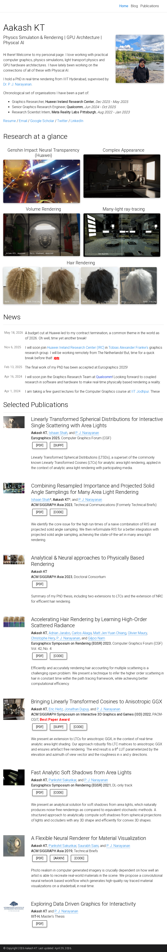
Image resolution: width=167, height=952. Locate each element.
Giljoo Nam (96, 638)
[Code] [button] (58, 512)
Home (124, 6)
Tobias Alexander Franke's (128, 347)
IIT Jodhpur (140, 391)
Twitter (62, 121)
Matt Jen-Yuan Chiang (109, 633)
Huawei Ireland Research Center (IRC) (75, 347)
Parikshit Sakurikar (62, 780)
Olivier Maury (137, 633)
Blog (134, 6)
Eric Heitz (56, 709)
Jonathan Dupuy (76, 709)
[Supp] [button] (58, 445)
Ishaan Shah (58, 433)
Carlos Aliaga (82, 633)
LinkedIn (77, 121)
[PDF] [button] (39, 445)
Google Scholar (42, 121)
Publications (149, 6)
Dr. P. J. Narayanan (17, 84)
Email (23, 121)
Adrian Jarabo (59, 633)
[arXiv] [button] (59, 858)
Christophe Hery (43, 638)
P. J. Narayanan (87, 433)
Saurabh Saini (88, 846)
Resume (9, 121)
